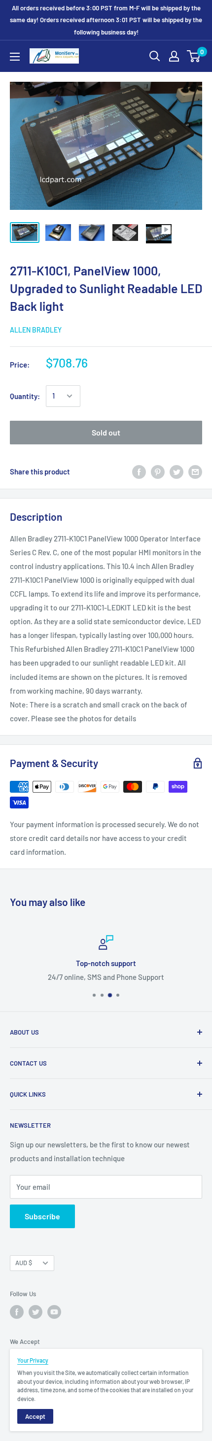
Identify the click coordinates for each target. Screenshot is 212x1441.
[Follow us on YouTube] (54, 1312)
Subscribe (42, 1216)
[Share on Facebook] (139, 471)
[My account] (174, 56)
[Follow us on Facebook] (17, 1312)
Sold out (106, 432)
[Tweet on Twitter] (176, 471)
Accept (35, 1416)
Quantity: (25, 396)
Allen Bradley (36, 330)
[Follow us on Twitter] (35, 1312)
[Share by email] (195, 471)
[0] (194, 56)
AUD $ (23, 1263)
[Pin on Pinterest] (158, 471)
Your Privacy (32, 1360)
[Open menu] (15, 57)
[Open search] (154, 56)
